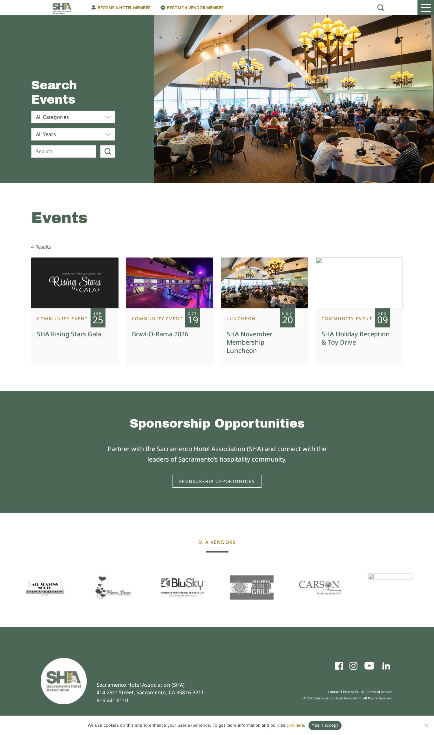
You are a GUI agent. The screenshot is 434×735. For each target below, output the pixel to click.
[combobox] (73, 117)
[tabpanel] (75, 312)
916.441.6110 (112, 700)
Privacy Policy (353, 692)
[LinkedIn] (386, 667)
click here (295, 725)
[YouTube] (369, 667)
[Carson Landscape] (320, 587)
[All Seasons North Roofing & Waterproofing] (45, 587)
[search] (380, 7)
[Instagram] (353, 667)
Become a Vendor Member (195, 7)
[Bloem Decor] (114, 587)
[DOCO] (389, 587)
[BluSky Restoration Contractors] (183, 587)
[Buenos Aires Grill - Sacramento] (252, 587)
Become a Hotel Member (124, 7)
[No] (426, 725)
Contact (334, 692)
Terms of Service (379, 692)
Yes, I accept (325, 725)
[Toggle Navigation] (425, 7)
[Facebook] (339, 667)
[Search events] (107, 151)
